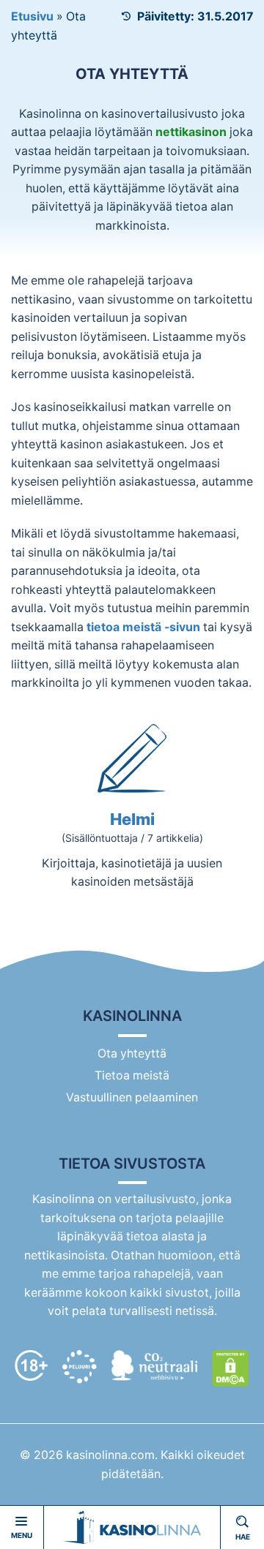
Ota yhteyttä (132, 1053)
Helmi (132, 819)
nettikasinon (191, 132)
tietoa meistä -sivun (143, 627)
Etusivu (32, 16)
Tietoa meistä (132, 1075)
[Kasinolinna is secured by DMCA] (230, 1368)
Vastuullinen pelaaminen (132, 1097)
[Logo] (132, 1527)
